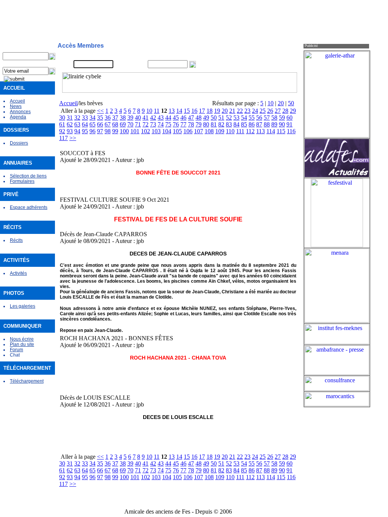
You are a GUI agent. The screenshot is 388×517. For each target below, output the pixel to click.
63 (77, 124)
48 (199, 117)
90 (282, 124)
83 (229, 124)
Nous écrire (22, 339)
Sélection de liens (28, 176)
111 (240, 131)
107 (198, 131)
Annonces (20, 111)
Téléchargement (27, 381)
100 (124, 131)
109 (219, 131)
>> (72, 138)
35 (100, 117)
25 (263, 110)
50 (291, 103)
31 (70, 117)
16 (194, 110)
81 (214, 124)
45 (176, 117)
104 (166, 131)
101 (134, 131)
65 (92, 124)
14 (179, 110)
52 (229, 117)
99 (115, 131)
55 (252, 117)
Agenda (18, 117)
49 (206, 117)
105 (177, 131)
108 (209, 131)
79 (199, 124)
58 (274, 117)
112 (250, 131)
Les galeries (22, 306)
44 (168, 117)
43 (161, 117)
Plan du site (22, 344)
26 (270, 110)
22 (240, 110)
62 (70, 124)
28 (285, 110)
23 (247, 110)
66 (100, 124)
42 (153, 117)
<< (100, 110)
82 (221, 124)
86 (252, 124)
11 (157, 110)
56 (259, 117)
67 (108, 124)
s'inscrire (258, 55)
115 (281, 131)
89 (274, 124)
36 (108, 117)
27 (278, 110)
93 (70, 131)
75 (168, 124)
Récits (16, 240)
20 (281, 103)
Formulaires (22, 181)
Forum (16, 349)
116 (291, 131)
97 (100, 131)
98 (108, 131)
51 (221, 117)
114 (270, 131)
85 (244, 124)
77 (183, 124)
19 (217, 110)
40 (138, 117)
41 (145, 117)
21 (232, 110)
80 (206, 124)
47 (191, 117)
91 (289, 124)
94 (77, 131)
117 (63, 138)
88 (267, 124)
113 (260, 131)
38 (123, 117)
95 (85, 131)
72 (145, 124)
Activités (18, 273)
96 (92, 131)
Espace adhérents (28, 207)
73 (153, 124)
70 (130, 124)
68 (115, 124)
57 (267, 117)
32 (77, 117)
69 (123, 124)
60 (289, 117)
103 (156, 131)
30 (62, 117)
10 (271, 103)
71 (138, 124)
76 (176, 124)
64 (85, 124)
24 (255, 110)
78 (191, 124)
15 (187, 110)
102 (145, 131)
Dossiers (19, 143)
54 (244, 117)
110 (230, 131)
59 (282, 117)
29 (293, 110)
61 (62, 124)
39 (130, 117)
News (16, 106)
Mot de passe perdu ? (271, 64)
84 (236, 124)
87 (259, 124)
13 (172, 110)
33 (85, 117)
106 (187, 131)
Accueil (17, 101)
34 (92, 117)
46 (183, 117)
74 (161, 124)
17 (202, 110)
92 (62, 131)
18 (210, 110)
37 (115, 117)
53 (236, 117)
